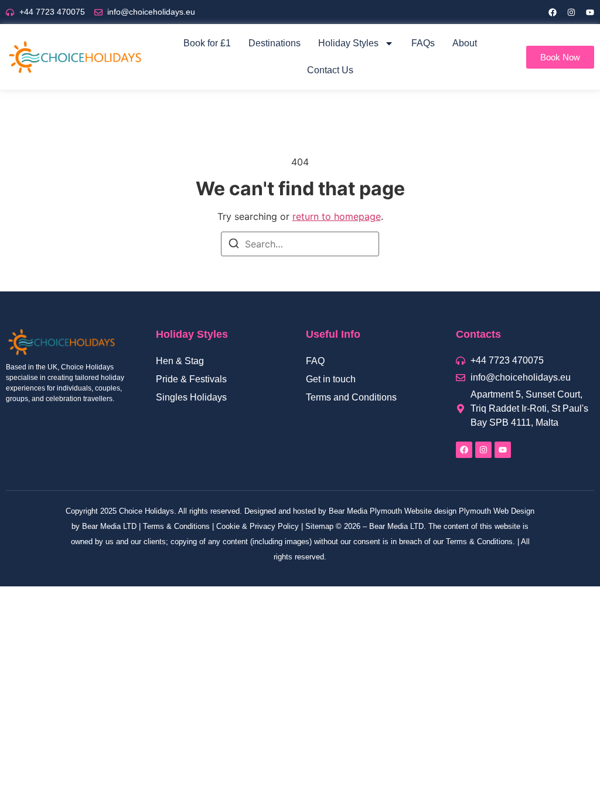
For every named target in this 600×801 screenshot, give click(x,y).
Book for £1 (207, 43)
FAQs (423, 43)
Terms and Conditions (351, 397)
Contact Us (330, 70)
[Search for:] (300, 244)
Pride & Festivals (191, 379)
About (464, 43)
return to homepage (336, 216)
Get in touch (331, 379)
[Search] (234, 245)
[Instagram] (571, 12)
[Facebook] (552, 12)
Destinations (274, 43)
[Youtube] (590, 12)
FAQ (315, 361)
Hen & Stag (180, 361)
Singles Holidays (191, 397)
